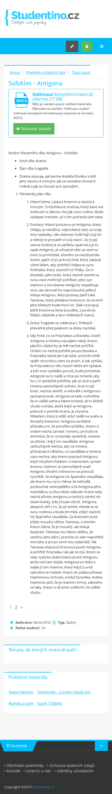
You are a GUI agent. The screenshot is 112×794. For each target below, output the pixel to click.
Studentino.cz (43, 787)
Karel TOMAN (50, 703)
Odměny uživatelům (75, 770)
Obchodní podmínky (25, 765)
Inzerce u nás (38, 770)
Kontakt (13, 770)
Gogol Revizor (21, 692)
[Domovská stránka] (41, 17)
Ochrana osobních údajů (72, 765)
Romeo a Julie (21, 703)
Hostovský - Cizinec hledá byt (64, 692)
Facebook (18, 745)
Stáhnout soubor (35, 128)
